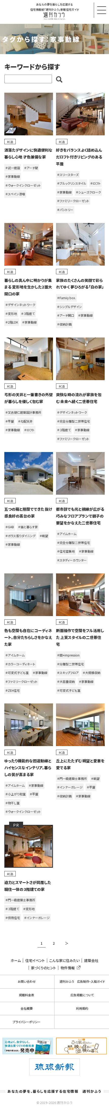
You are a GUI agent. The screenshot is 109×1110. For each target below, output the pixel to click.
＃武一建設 (12, 168)
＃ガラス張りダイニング (20, 536)
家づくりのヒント (43, 968)
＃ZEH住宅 (12, 690)
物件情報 (68, 968)
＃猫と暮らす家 (28, 527)
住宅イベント (35, 960)
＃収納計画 (64, 324)
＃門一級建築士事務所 (72, 778)
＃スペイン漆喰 (15, 194)
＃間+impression (68, 655)
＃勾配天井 (25, 421)
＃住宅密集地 (66, 551)
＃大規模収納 (91, 672)
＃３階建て (28, 313)
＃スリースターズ (68, 174)
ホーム (16, 960)
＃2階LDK (11, 322)
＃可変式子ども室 (17, 672)
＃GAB (9, 527)
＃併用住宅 (12, 917)
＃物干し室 (12, 803)
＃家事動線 (12, 176)
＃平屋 (9, 421)
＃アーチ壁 (31, 168)
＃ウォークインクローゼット (23, 185)
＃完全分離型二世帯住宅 (73, 421)
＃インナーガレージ (70, 787)
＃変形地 (11, 313)
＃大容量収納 (66, 681)
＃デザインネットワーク (20, 304)
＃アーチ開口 (65, 315)
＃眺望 (44, 536)
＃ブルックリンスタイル (71, 183)
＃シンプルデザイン (69, 306)
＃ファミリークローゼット (73, 201)
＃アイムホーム (66, 534)
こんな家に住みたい (64, 960)
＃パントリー (65, 209)
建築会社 (91, 960)
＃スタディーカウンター (72, 560)
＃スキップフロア (68, 672)
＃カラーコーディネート (20, 664)
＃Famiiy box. (66, 298)
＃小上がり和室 (15, 794)
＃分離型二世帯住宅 (70, 664)
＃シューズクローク (88, 192)
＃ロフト (95, 183)
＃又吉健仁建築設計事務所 (23, 412)
